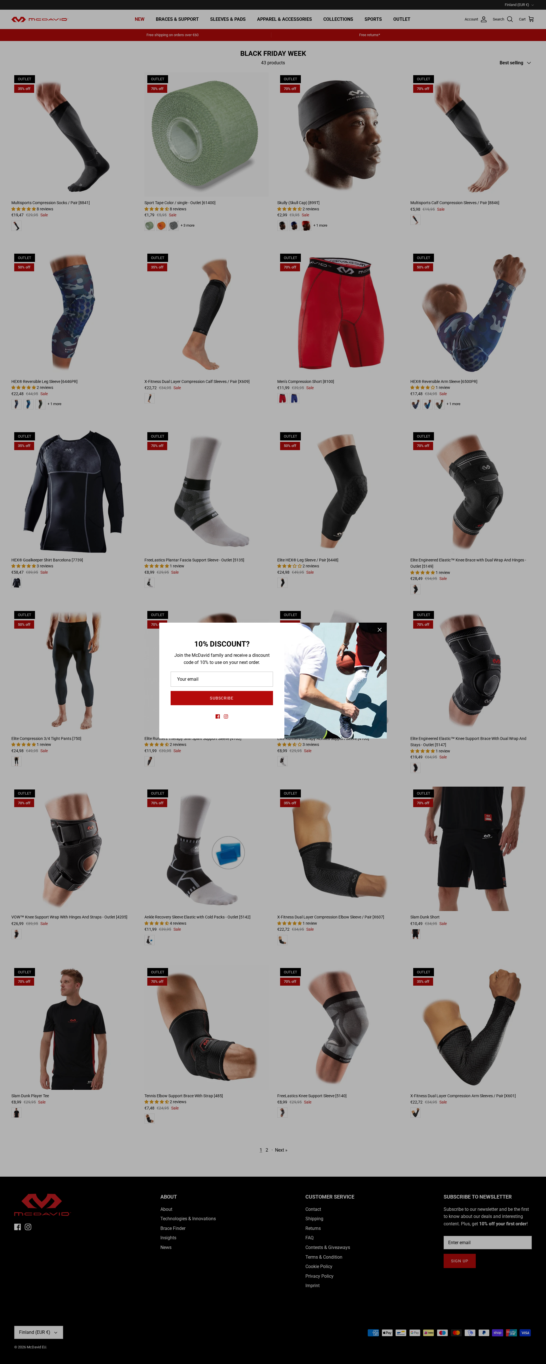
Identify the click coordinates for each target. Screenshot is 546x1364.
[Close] (379, 629)
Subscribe (221, 698)
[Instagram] (226, 716)
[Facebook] (218, 716)
